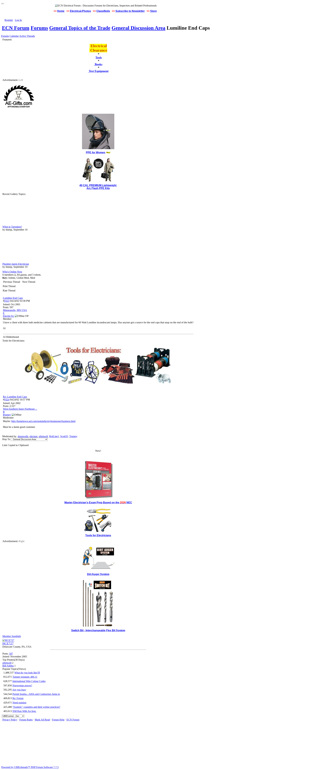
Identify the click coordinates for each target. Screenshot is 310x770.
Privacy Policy (9, 719)
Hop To (6, 439)
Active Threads (27, 36)
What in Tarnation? (12, 226)
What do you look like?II (27, 672)
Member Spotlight (11, 636)
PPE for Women (95, 152)
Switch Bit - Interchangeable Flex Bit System (98, 630)
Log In (18, 20)
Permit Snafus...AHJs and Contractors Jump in (36, 694)
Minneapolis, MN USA (15, 310)
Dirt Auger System (98, 574)
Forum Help (58, 719)
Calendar (14, 36)
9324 (6, 399)
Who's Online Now (12, 271)
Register (9, 20)
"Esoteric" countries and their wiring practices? (36, 707)
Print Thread (9, 286)
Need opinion (19, 702)
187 (11, 653)
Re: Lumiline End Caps (15, 396)
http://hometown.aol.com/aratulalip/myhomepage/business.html (43, 421)
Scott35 (64, 436)
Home (60, 11)
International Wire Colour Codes (29, 681)
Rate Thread (9, 290)
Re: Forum (17, 698)
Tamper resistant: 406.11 (24, 676)
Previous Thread (11, 281)
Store (153, 11)
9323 (6, 300)
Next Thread (28, 281)
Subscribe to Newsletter (130, 11)
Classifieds (103, 11)
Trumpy (73, 436)
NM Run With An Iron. (24, 711)
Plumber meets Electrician (15, 264)
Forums (39, 28)
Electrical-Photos (80, 11)
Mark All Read (42, 719)
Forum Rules (26, 719)
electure (33, 436)
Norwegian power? (22, 685)
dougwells (23, 436)
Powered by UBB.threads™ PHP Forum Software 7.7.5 (30, 767)
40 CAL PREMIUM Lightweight (98, 185)
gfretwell (43, 436)
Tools (98, 57)
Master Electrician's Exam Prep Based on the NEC (98, 502)
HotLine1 (54, 436)
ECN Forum (15, 28)
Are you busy (19, 689)
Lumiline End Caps (13, 298)
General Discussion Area (138, 28)
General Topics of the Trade (79, 28)
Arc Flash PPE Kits (98, 188)
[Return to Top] (2, 3)
